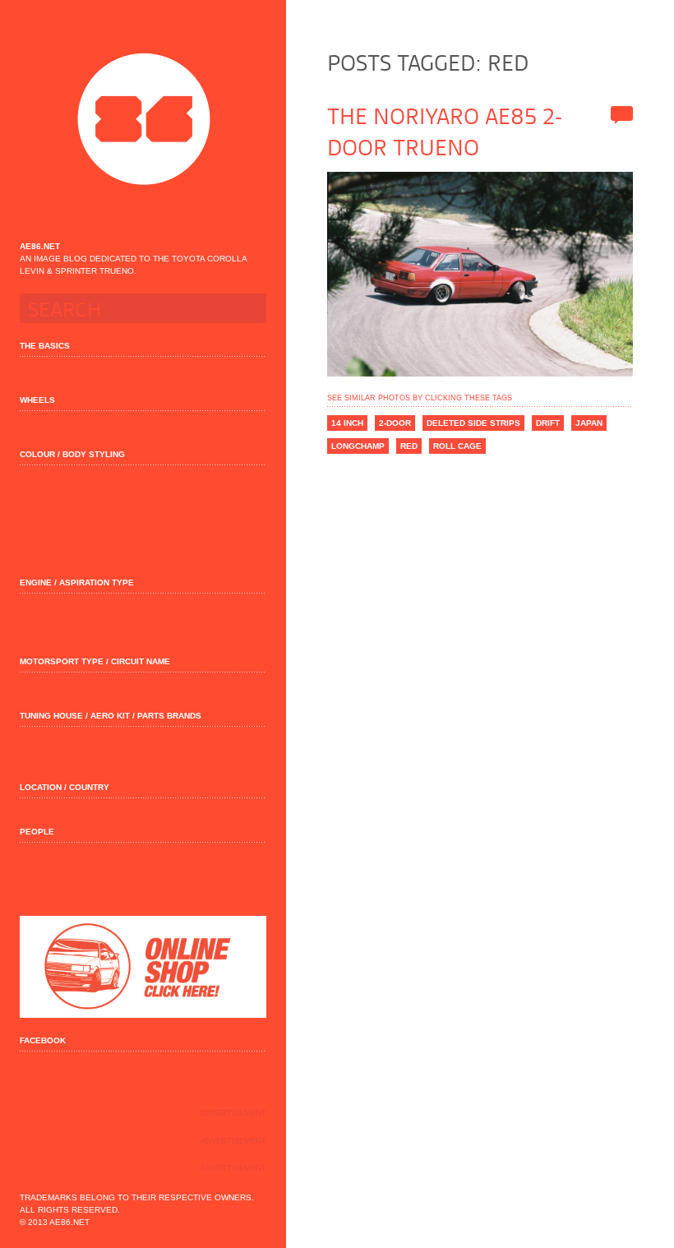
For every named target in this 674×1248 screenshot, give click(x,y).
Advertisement (233, 1113)
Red (409, 446)
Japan (588, 423)
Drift (548, 423)
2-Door (395, 423)
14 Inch (347, 423)
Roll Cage (457, 446)
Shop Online (143, 967)
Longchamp (358, 446)
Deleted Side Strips (473, 423)
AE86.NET (143, 119)
